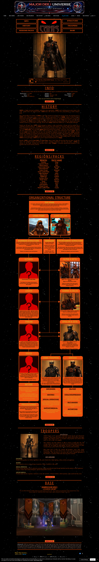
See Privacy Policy (38, 560)
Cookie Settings (84, 559)
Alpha (63, 279)
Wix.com (24, 554)
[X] (70, 8)
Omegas (47, 95)
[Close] (97, 559)
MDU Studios (53, 557)
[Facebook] (68, 8)
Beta (64, 281)
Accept (92, 559)
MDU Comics (43, 557)
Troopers (47, 96)
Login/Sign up (78, 12)
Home (35, 557)
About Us (62, 557)
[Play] (36, 82)
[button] (49, 56)
